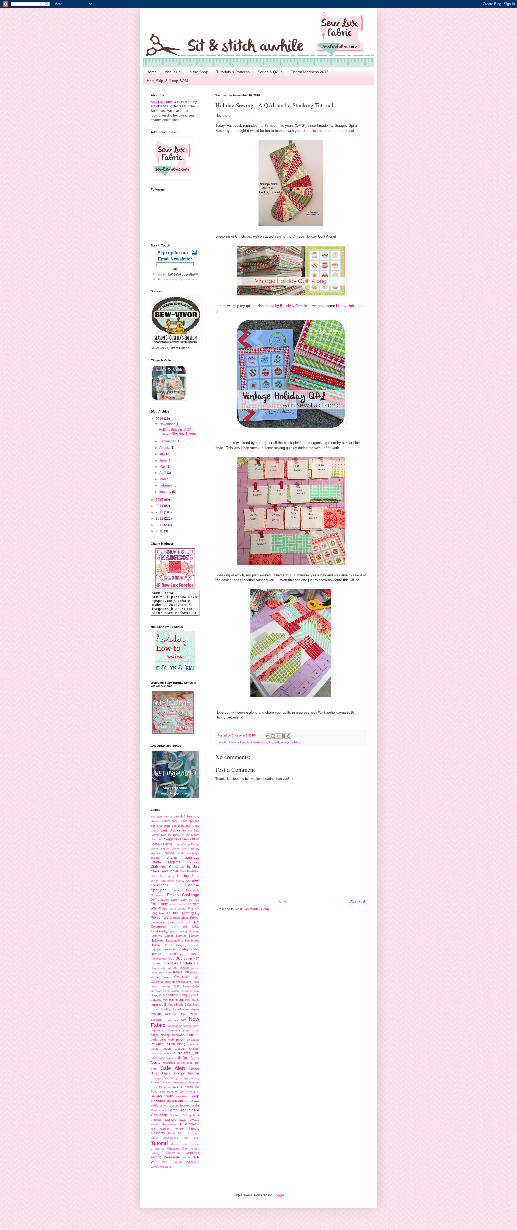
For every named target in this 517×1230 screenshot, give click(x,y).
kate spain (165, 972)
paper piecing (160, 1035)
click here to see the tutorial (331, 131)
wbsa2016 (173, 1153)
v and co (158, 1148)
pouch (167, 1048)
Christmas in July (184, 867)
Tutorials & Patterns (233, 72)
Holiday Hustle (185, 954)
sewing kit (192, 1091)
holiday (183, 949)
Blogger (278, 1195)
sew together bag (172, 1091)
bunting (169, 853)
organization (158, 1030)
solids (154, 1105)
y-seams (166, 1166)
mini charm (176, 999)
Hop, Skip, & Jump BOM (167, 81)
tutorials (174, 1144)
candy (180, 853)
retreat (181, 1062)
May (162, 466)
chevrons (193, 862)
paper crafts (191, 1030)
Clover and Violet (164, 871)
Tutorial (159, 1143)
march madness (181, 990)
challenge (193, 853)
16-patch (156, 816)
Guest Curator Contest (182, 936)
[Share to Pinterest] (288, 736)
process (156, 1053)
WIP (196, 1157)
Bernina (187, 830)
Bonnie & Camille (239, 742)
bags (196, 825)
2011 (160, 525)
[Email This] (268, 736)
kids (192, 972)
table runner (169, 1124)
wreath (178, 1162)
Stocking (156, 1119)
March (164, 479)
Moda (171, 1004)
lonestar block (160, 990)
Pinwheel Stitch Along (168, 1044)
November (167, 424)
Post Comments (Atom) (252, 909)
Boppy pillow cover (174, 848)
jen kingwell (181, 968)
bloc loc (166, 835)
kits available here (350, 306)
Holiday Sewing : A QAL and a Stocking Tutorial (178, 431)
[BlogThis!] (273, 736)
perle (154, 1039)
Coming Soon (188, 876)
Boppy (186, 844)
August (164, 448)
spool (162, 1110)
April (163, 473)
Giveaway (159, 931)
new (183, 1019)
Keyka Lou (181, 972)
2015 (160, 500)
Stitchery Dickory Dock (184, 1115)
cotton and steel (162, 880)
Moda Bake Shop (187, 1004)
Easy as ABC (189, 899)
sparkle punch (169, 1105)
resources (169, 1062)
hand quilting (174, 940)
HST (196, 958)
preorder (194, 1048)
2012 (160, 518)
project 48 (169, 1053)
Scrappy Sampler (186, 1073)
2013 (160, 512)
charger (155, 857)
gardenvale (158, 922)
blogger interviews (177, 839)
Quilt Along (191, 1058)
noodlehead (174, 1025)
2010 (160, 531)
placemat (193, 1044)
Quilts (155, 1062)
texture (179, 1128)
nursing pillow (191, 1025)
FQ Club (171, 913)
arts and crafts (160, 825)
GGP (175, 926)
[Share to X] (278, 736)
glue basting (178, 931)
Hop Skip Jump (180, 958)
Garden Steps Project (185, 917)
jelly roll (166, 968)
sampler (194, 1068)
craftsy (180, 880)
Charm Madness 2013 (310, 72)
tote (196, 1133)
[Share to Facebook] (283, 736)
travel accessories (164, 1137)
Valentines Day (177, 1148)
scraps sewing (189, 1078)
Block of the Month (186, 835)
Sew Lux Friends (181, 1086)
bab (174, 825)
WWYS (155, 1166)
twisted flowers (190, 1144)
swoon (155, 1124)
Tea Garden (160, 1128)
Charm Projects (165, 862)
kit (197, 972)
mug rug (172, 1019)
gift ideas (191, 926)
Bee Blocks (170, 830)
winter (187, 1157)
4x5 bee (186, 816)
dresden (163, 899)
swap (182, 1119)
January (165, 492)
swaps (194, 1120)
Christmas (258, 742)
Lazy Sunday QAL (165, 986)
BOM (195, 839)
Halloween (157, 940)
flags (161, 913)
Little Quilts (191, 986)
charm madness (182, 857)
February (166, 485)
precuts (180, 1048)
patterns (193, 1035)
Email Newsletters (169, 279)
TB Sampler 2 (188, 1124)
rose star (193, 1062)
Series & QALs (270, 72)
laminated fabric (175, 981)
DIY (153, 899)
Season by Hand (161, 1082)
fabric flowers (177, 904)
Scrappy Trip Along (164, 1078)
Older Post (357, 901)
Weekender (172, 1157)
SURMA (170, 1119)
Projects (183, 1053)
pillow (180, 1039)
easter (175, 899)
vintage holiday (290, 742)
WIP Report (160, 1162)
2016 (160, 419)
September (167, 441)
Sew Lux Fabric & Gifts (167, 102)
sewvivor (182, 1096)
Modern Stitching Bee (168, 1013)
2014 (160, 506)
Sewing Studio (162, 1096)
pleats (155, 1048)
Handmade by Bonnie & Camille (282, 306)
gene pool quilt (179, 922)
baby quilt (184, 825)
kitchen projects (161, 977)
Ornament (174, 1030)
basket (155, 830)
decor (176, 890)
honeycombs (159, 958)
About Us (172, 72)
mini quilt (158, 1004)
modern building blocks (165, 1009)
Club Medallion (189, 871)
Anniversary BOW (174, 821)
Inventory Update (177, 963)
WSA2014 (192, 1162)
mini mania (192, 999)
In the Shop (198, 72)
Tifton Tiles (175, 1133)
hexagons (169, 949)
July (162, 454)
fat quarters (177, 908)
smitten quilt (175, 1101)
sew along (180, 1082)
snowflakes (192, 1101)
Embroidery (159, 904)
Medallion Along (175, 995)
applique (193, 821)
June (163, 460)
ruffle (154, 1068)
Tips (189, 1133)
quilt (276, 742)
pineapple (193, 1039)
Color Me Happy (162, 876)
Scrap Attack (160, 1073)
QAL (269, 742)
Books (177, 844)
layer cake (193, 981)
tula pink (191, 1137)
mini (165, 999)
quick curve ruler (162, 1057)
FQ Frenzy (186, 913)
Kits (176, 977)
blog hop (156, 839)
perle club (167, 1039)
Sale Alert (172, 1068)
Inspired (156, 963)
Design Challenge (183, 895)
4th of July (171, 816)
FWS (165, 917)
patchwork (178, 1035)
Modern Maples (189, 1009)
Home (151, 72)
